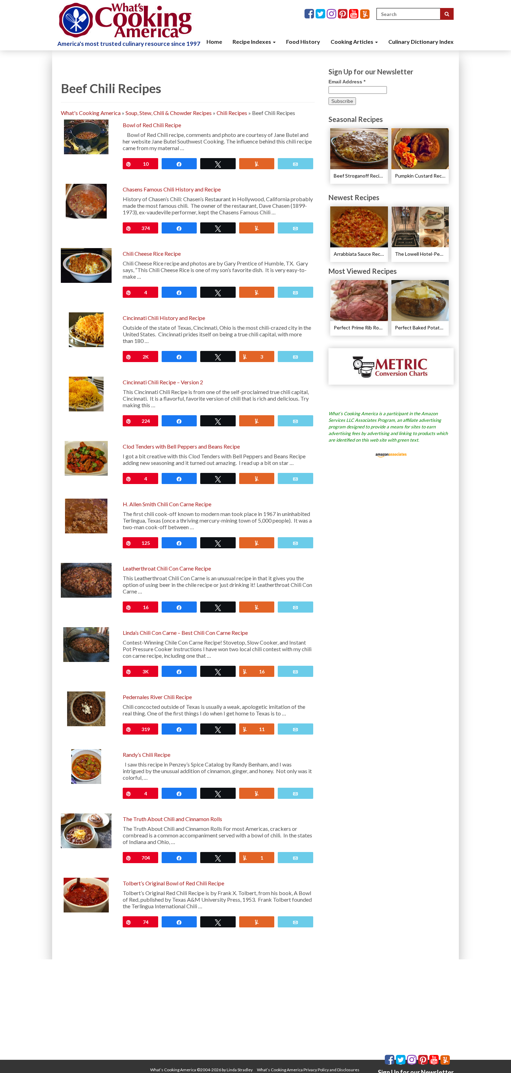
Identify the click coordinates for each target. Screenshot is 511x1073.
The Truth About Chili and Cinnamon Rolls (172, 819)
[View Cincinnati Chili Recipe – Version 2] (86, 393)
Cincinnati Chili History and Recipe (164, 317)
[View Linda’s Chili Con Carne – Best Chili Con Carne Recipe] (86, 643)
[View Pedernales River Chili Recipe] (86, 708)
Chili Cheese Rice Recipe (152, 253)
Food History (303, 41)
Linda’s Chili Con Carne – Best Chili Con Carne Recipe (185, 632)
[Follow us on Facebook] (310, 14)
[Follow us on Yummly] (365, 14)
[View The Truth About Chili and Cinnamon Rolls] (86, 830)
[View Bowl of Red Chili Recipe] (86, 136)
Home (214, 41)
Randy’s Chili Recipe (146, 754)
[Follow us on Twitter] (321, 14)
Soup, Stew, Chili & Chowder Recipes (168, 112)
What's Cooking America (91, 112)
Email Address (346, 81)
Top (494, 1056)
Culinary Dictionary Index (421, 41)
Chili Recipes (232, 112)
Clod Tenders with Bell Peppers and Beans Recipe (181, 446)
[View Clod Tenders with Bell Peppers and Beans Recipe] (86, 457)
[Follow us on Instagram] (332, 14)
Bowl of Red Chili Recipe (152, 125)
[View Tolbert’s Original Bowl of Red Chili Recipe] (86, 894)
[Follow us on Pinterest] (343, 14)
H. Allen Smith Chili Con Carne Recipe (167, 504)
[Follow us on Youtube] (354, 14)
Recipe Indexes (252, 41)
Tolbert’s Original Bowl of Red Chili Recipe (173, 883)
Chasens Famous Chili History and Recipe (172, 189)
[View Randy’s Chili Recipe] (86, 765)
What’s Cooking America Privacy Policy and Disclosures (308, 1069)
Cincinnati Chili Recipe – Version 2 (163, 382)
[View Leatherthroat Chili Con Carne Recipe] (86, 579)
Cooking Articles (352, 41)
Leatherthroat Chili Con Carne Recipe (167, 568)
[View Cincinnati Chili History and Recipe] (86, 329)
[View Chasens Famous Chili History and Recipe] (86, 200)
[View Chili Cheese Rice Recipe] (86, 264)
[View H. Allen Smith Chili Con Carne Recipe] (86, 515)
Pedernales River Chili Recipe (157, 697)
